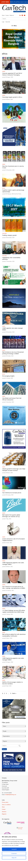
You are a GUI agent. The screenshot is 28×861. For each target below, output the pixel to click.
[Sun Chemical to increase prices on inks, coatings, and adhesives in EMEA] (14, 582)
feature (4, 233)
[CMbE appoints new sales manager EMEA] (14, 324)
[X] (22, 15)
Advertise (4, 811)
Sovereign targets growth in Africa (12, 97)
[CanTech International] (14, 8)
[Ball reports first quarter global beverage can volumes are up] (14, 511)
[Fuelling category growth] (14, 231)
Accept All (14, 849)
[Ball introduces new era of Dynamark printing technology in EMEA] (14, 348)
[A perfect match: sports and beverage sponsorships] (14, 186)
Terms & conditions (6, 804)
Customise (14, 853)
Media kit (12, 15)
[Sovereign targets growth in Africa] (14, 93)
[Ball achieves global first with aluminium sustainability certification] (14, 630)
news (3, 71)
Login (3, 21)
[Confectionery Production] (21, 823)
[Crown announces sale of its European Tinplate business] (14, 535)
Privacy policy (5, 802)
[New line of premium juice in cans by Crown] (14, 162)
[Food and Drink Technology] (21, 829)
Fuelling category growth (9, 235)
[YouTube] (24, 15)
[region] (14, 847)
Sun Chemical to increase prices (11, 492)
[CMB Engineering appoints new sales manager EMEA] (14, 654)
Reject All (14, 857)
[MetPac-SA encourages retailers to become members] (14, 678)
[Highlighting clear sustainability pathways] (14, 253)
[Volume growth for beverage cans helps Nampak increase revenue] (14, 465)
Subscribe (7, 21)
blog (3, 188)
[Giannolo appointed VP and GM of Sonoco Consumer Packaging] (14, 69)
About (3, 15)
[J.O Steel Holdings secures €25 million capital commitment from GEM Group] (14, 606)
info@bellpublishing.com (10, 794)
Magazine (4, 814)
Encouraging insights (8, 376)
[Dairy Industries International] (8, 829)
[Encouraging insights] (14, 372)
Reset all (4, 749)
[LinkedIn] (20, 15)
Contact (7, 15)
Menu (15, 25)
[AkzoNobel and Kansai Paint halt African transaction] (14, 394)
